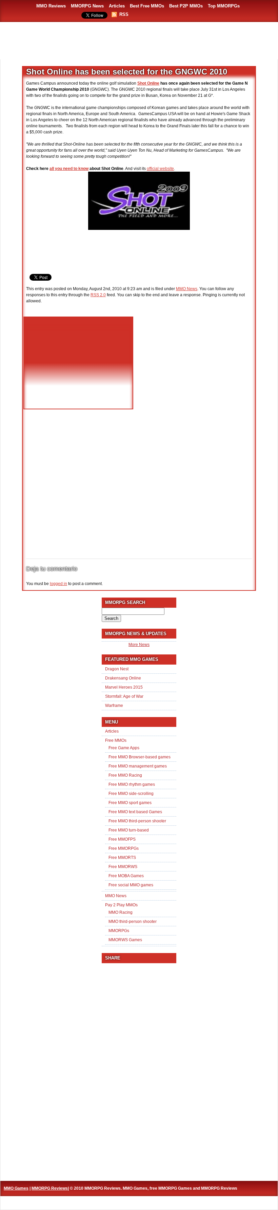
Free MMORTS (122, 857)
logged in (58, 583)
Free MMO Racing (125, 775)
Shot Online (148, 83)
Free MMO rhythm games (131, 784)
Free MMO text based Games (135, 811)
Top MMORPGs (224, 5)
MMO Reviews (51, 5)
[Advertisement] (139, 40)
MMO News (186, 288)
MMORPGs (118, 930)
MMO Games (16, 1188)
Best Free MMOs (147, 5)
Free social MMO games (130, 885)
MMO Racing (120, 912)
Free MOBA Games (126, 875)
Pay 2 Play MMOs (121, 905)
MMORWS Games (125, 939)
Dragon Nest (116, 669)
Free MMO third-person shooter (137, 821)
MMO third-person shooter (132, 921)
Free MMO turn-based (128, 830)
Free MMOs (115, 740)
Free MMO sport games (130, 802)
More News (139, 644)
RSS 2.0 (98, 295)
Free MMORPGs (123, 848)
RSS (123, 14)
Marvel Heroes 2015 (124, 687)
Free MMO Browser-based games (139, 757)
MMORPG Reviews (50, 1188)
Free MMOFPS (122, 839)
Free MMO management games (137, 766)
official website (160, 168)
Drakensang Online (123, 678)
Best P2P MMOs (186, 5)
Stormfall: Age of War (124, 696)
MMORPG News (87, 5)
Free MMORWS (122, 866)
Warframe (114, 705)
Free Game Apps (123, 748)
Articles (117, 5)
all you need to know (68, 168)
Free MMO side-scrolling (131, 793)
